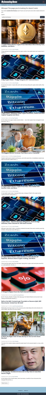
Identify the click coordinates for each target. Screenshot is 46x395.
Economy (9, 4)
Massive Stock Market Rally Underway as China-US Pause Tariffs (24, 4)
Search (2, 14)
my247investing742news (18, 295)
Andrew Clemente (17, 156)
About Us (26, 390)
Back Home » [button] (5, 383)
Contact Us (20, 390)
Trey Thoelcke (15, 49)
